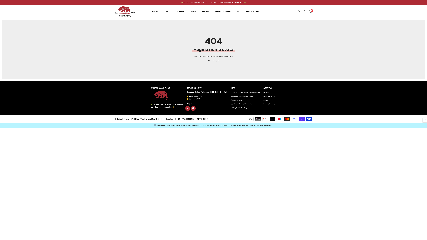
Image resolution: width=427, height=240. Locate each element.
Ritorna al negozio (213, 61)
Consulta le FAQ (194, 99)
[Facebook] (187, 108)
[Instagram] (193, 108)
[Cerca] (298, 11)
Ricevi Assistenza (195, 96)
